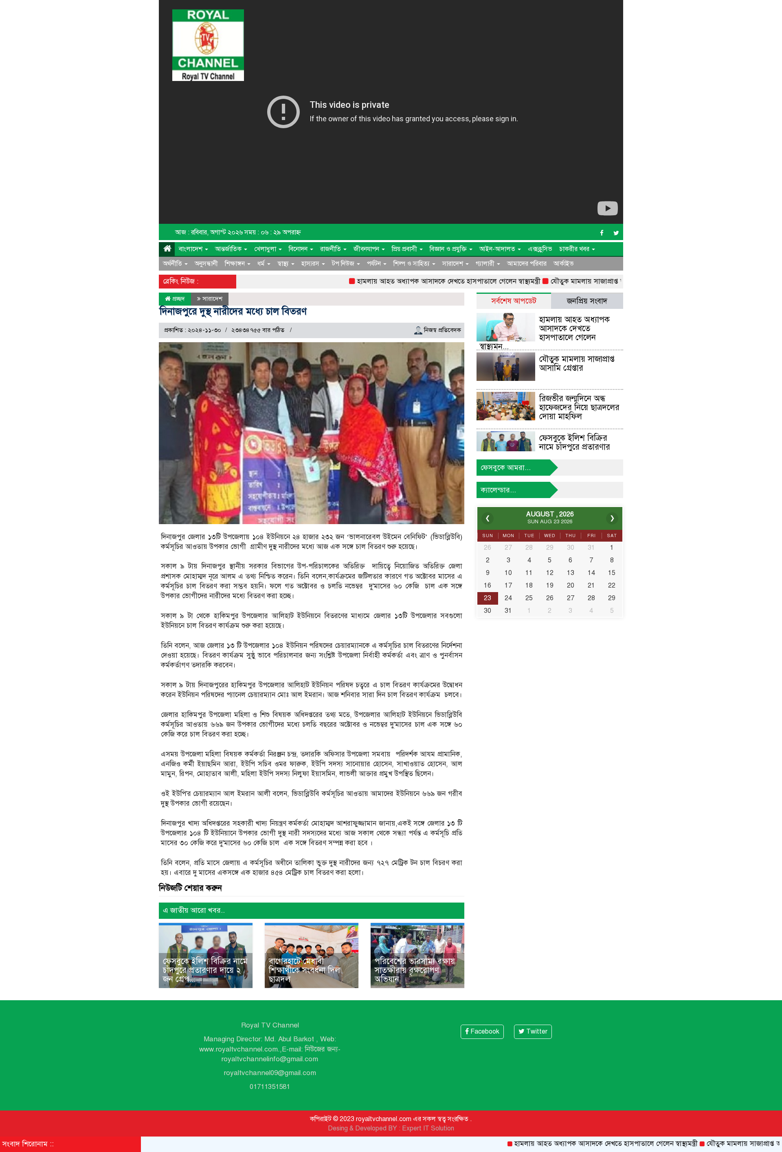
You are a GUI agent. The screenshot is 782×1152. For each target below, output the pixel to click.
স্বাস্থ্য (283, 264)
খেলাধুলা (266, 249)
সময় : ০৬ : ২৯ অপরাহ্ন (272, 232)
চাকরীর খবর (575, 249)
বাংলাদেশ (191, 249)
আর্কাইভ (564, 264)
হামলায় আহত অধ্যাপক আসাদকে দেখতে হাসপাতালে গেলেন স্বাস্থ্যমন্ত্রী (418, 281)
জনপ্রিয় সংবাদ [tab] (587, 301)
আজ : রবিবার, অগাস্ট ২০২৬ (209, 232)
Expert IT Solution (428, 1128)
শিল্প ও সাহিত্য (412, 264)
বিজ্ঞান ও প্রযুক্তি (449, 249)
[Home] (167, 249)
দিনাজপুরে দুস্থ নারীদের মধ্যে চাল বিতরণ (233, 311)
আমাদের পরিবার (527, 264)
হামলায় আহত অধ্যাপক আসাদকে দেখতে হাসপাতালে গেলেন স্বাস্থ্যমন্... (544, 333)
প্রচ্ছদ (178, 298)
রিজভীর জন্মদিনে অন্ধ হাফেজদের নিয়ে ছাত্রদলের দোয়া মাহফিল (579, 407)
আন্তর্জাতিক (229, 249)
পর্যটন (374, 264)
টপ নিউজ (344, 264)
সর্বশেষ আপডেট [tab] (513, 301)
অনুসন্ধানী (206, 264)
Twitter (536, 1031)
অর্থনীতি (173, 264)
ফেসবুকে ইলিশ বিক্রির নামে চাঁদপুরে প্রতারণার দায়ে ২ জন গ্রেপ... (205, 970)
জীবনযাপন (367, 249)
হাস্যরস (311, 264)
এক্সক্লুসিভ (540, 249)
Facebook (484, 1031)
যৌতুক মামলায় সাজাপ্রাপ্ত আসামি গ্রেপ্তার (574, 281)
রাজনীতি (331, 249)
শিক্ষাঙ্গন (235, 264)
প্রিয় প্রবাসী (405, 249)
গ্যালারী (486, 264)
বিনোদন (299, 249)
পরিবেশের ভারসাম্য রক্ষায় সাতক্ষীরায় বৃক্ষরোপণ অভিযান (415, 970)
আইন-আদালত (498, 249)
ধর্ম (261, 264)
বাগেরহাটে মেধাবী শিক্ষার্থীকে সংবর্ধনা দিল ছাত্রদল (304, 970)
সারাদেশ (453, 264)
